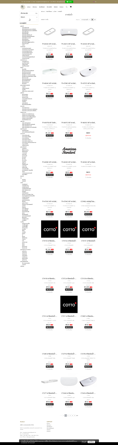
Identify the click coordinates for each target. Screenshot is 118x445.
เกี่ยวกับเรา (35, 7)
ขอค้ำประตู (24, 251)
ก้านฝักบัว (24, 101)
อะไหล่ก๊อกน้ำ (24, 184)
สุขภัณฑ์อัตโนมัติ (25, 28)
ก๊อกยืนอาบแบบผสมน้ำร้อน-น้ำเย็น (29, 76)
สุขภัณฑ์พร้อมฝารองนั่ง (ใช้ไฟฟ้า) (29, 29)
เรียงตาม (78, 19)
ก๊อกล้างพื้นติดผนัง (26, 80)
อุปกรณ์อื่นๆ (24, 174)
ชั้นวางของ (24, 160)
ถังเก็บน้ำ (24, 181)
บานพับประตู (24, 257)
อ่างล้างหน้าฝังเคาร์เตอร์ (27, 51)
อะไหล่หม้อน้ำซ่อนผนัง (26, 188)
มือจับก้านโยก (25, 258)
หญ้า (23, 241)
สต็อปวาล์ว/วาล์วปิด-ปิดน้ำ (27, 91)
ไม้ (22, 235)
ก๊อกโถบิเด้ (24, 83)
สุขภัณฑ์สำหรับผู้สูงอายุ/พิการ (28, 42)
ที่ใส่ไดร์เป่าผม (25, 151)
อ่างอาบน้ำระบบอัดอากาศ (27, 141)
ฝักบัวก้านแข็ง (25, 96)
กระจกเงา (24, 161)
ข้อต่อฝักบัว (24, 100)
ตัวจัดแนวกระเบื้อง (26, 223)
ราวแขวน (24, 264)
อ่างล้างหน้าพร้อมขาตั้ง (27, 54)
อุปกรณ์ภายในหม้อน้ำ (26, 216)
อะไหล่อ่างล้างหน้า (25, 197)
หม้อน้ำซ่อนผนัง (23, 129)
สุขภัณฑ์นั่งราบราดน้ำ (26, 38)
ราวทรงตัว (24, 166)
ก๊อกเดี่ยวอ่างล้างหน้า (26, 72)
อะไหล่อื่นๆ (24, 220)
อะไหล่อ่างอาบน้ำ (25, 187)
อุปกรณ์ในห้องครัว (24, 261)
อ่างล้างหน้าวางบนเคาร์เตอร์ (28, 49)
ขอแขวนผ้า (24, 154)
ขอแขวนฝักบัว (25, 103)
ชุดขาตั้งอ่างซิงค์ (25, 63)
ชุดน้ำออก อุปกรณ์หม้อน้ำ (27, 204)
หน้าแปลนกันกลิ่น (25, 211)
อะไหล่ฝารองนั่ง (25, 219)
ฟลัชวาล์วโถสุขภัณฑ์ (26, 123)
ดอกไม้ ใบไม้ (24, 242)
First (61, 415)
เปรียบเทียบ (50, 59)
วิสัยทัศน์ (55, 7)
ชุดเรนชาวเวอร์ (25, 97)
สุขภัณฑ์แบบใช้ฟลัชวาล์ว (27, 35)
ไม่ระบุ (23, 243)
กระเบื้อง (22, 222)
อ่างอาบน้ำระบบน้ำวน (26, 139)
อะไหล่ (21, 182)
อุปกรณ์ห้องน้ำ (23, 147)
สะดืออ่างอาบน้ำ (25, 145)
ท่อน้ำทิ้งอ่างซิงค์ (25, 66)
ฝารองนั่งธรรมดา (25, 108)
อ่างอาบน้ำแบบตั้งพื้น (26, 136)
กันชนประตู (24, 254)
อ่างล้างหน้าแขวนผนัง (26, 48)
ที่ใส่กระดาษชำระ (25, 150)
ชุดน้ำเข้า (24, 206)
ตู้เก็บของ (24, 163)
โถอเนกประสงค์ (25, 43)
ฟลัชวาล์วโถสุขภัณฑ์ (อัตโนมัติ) (28, 124)
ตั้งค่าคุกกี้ (84, 442)
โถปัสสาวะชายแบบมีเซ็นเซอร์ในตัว (29, 117)
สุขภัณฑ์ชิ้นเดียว (25, 32)
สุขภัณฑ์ (22, 26)
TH (95, 1)
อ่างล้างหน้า (22, 46)
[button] (66, 7)
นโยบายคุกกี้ (32, 442)
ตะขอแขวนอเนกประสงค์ (27, 173)
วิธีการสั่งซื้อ (49, 7)
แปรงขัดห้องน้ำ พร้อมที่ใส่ (27, 170)
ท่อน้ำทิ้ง (24, 89)
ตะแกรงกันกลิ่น (25, 168)
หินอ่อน (23, 233)
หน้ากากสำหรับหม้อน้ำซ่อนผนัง (28, 132)
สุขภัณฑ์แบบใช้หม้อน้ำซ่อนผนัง (28, 36)
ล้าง (36, 13)
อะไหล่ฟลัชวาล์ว (25, 186)
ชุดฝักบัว (22, 93)
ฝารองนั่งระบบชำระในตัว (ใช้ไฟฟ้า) (29, 110)
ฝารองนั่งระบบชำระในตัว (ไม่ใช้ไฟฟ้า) (29, 109)
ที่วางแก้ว (24, 157)
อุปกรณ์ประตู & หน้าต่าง (25, 249)
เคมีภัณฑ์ (22, 266)
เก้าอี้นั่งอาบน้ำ (25, 164)
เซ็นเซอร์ (23, 201)
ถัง (21, 178)
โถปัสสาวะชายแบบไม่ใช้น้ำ (27, 118)
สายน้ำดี (23, 87)
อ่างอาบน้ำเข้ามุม (25, 138)
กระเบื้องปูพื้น (25, 226)
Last (77, 415)
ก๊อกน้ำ (21, 67)
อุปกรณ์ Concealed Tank (27, 194)
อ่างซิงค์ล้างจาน (23, 60)
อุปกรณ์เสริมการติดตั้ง (25, 85)
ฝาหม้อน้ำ (24, 191)
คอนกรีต (24, 229)
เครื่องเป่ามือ (24, 167)
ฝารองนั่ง (22, 106)
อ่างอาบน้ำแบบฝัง (25, 135)
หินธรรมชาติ (24, 246)
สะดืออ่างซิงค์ (25, 64)
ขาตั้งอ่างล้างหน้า (25, 55)
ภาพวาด (24, 239)
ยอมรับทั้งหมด (91, 442)
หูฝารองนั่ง (24, 217)
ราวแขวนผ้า (24, 153)
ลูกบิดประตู (24, 260)
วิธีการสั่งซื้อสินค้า (50, 428)
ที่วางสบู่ (24, 158)
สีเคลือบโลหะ (24, 238)
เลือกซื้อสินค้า (42, 7)
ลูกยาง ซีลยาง (25, 203)
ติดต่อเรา (61, 7)
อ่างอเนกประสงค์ (25, 58)
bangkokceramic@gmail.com (42, 1)
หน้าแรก (28, 7)
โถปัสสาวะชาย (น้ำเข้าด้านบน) (28, 114)
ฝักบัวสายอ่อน (25, 94)
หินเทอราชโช (24, 248)
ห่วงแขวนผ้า (24, 156)
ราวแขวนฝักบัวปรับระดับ (27, 99)
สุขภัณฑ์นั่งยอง (25, 39)
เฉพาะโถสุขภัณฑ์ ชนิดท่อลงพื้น (28, 196)
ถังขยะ (23, 171)
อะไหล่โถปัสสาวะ (25, 198)
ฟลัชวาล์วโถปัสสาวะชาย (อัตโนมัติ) (29, 127)
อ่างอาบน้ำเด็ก (25, 144)
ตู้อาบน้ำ (22, 176)
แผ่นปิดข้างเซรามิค (26, 200)
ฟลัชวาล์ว (22, 121)
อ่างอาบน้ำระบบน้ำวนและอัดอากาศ (29, 142)
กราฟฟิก (24, 232)
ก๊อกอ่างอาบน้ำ (25, 78)
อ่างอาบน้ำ (22, 133)
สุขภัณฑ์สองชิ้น (25, 33)
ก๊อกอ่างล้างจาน (25, 82)
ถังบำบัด (24, 179)
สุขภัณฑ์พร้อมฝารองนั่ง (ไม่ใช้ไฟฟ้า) (29, 30)
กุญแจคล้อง (24, 255)
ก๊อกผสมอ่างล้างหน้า (26, 73)
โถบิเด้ (23, 45)
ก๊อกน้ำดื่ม (24, 69)
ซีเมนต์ (23, 236)
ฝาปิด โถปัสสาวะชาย (26, 190)
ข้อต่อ (23, 213)
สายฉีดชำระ (24, 148)
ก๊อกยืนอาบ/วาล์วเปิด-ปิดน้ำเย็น (28, 75)
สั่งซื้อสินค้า (50, 56)
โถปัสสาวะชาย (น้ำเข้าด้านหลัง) (28, 115)
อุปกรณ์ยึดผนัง (25, 209)
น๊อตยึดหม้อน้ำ (25, 214)
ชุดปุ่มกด (24, 207)
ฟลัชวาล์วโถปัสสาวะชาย (27, 126)
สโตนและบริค (25, 228)
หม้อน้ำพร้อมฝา (25, 193)
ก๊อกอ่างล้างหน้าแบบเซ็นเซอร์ (28, 70)
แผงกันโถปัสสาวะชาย (26, 119)
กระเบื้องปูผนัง (25, 225)
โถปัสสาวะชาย (23, 112)
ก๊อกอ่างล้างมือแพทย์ (26, 79)
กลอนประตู (24, 252)
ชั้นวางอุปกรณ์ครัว (26, 263)
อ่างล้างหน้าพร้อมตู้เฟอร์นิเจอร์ (28, 57)
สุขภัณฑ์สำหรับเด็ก (26, 40)
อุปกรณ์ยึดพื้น (25, 210)
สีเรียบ (23, 230)
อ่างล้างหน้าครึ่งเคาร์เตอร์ (27, 52)
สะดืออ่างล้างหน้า (25, 88)
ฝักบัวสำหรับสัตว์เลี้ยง (26, 104)
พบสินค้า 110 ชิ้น (44, 19)
